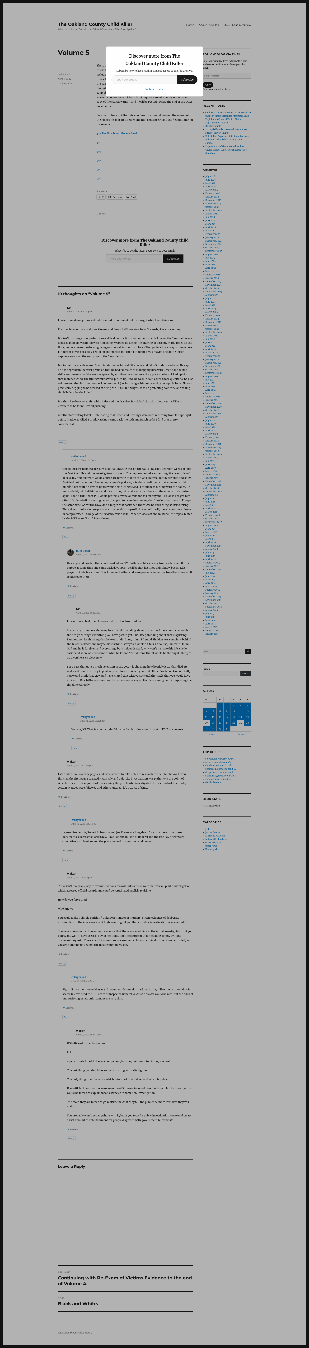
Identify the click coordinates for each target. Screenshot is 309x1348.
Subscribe (187, 79)
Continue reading (154, 89)
